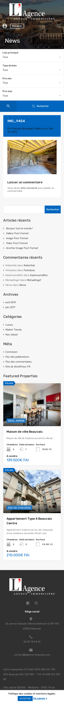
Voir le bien (32, 417)
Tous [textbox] (5, 57)
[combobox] (32, 57)
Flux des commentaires (18, 361)
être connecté (29, 188)
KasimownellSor (39, 275)
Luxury (9, 324)
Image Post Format (17, 238)
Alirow (22, 285)
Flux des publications (17, 356)
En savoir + (40, 698)
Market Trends (13, 329)
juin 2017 (10, 307)
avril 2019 (10, 302)
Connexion (11, 351)
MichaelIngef (34, 280)
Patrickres (29, 270)
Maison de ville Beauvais (25, 432)
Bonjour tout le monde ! (19, 228)
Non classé (11, 334)
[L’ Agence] (32, 18)
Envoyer (17, 26)
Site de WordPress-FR (17, 366)
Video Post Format (17, 243)
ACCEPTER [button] (25, 698)
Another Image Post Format (22, 248)
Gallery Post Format (17, 233)
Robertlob (29, 265)
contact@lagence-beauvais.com (32, 654)
